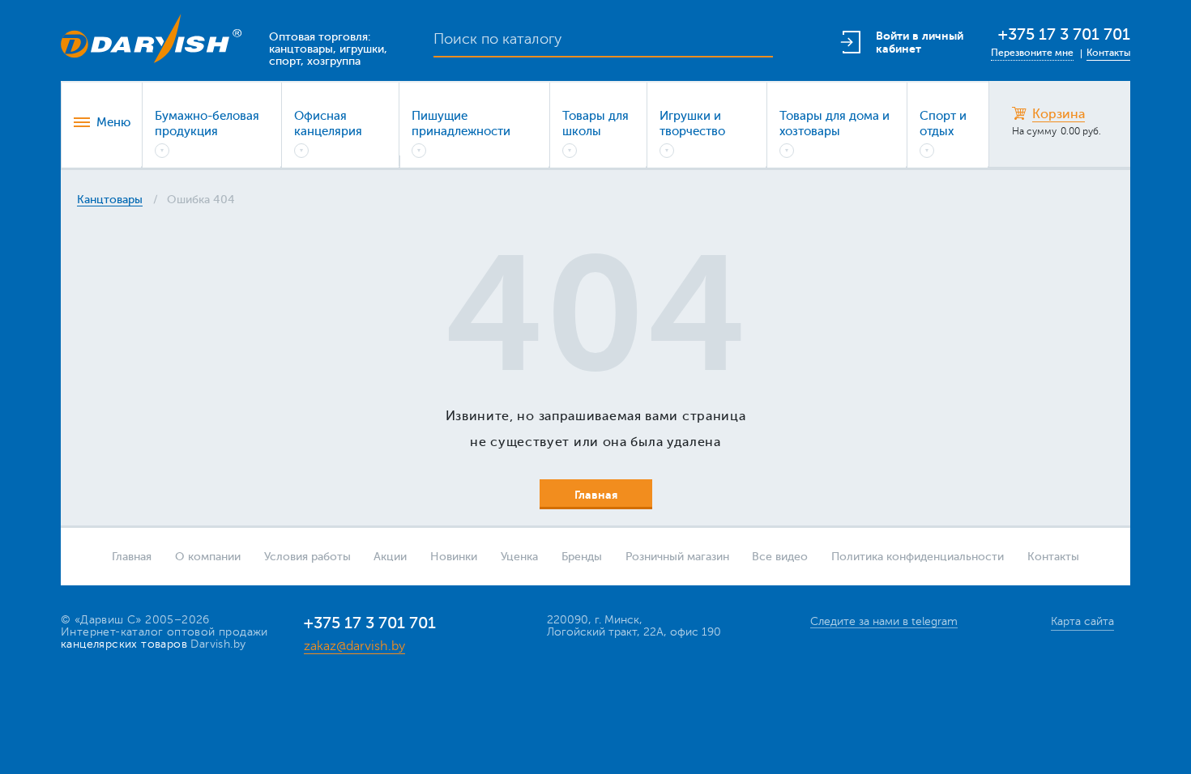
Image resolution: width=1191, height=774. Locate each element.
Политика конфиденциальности (917, 557)
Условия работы (307, 557)
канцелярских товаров (124, 644)
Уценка (519, 557)
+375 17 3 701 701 (1064, 34)
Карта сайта (1082, 621)
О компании (208, 557)
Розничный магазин (677, 557)
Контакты (1108, 52)
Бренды (581, 557)
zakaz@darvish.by (354, 646)
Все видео (780, 557)
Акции (390, 557)
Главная (132, 557)
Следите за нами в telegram (884, 621)
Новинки (453, 557)
